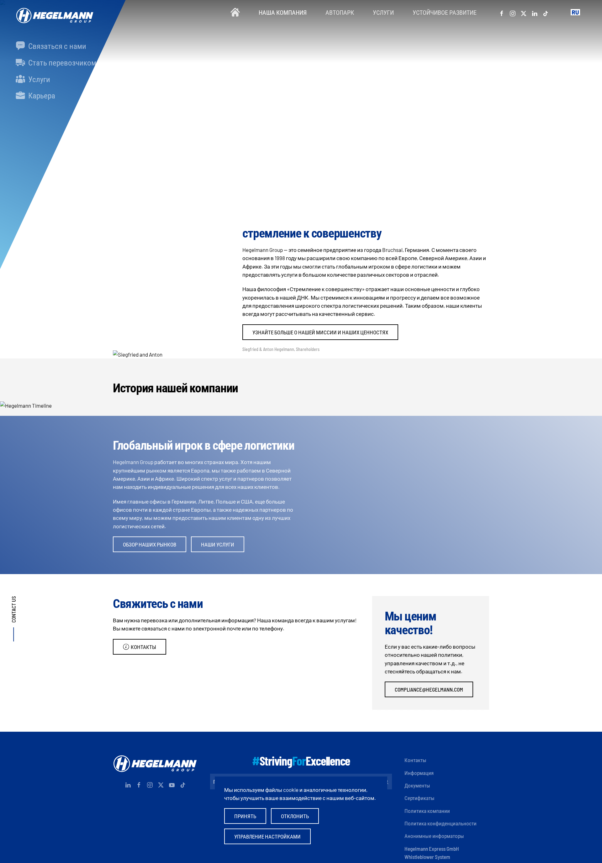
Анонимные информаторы (434, 836)
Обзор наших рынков (149, 544)
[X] (523, 12)
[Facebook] (502, 12)
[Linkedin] (534, 12)
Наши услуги (217, 544)
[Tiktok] (545, 12)
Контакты (143, 647)
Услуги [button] (383, 12)
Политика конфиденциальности (440, 823)
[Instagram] (513, 12)
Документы (417, 785)
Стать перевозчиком (61, 62)
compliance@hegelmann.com (429, 689)
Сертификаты (419, 798)
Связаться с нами (56, 45)
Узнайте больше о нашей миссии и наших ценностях (320, 332)
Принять (245, 816)
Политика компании (427, 811)
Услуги (38, 79)
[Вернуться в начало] (53, 12)
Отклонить (295, 816)
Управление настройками (267, 836)
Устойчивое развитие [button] (445, 12)
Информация (419, 773)
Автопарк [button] (339, 12)
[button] (575, 12)
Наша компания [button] (283, 12)
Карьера (41, 95)
